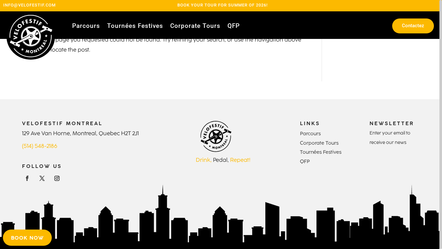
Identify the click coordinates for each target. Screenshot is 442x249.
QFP (233, 27)
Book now (27, 237)
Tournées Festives (135, 27)
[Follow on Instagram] (57, 178)
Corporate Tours (195, 27)
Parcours (86, 27)
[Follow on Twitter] (42, 178)
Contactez (413, 26)
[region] (221, 124)
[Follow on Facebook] (27, 178)
